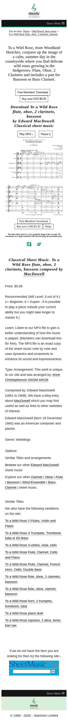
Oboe (49, 477)
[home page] (34, 11)
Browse (10, 465)
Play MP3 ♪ (26, 134)
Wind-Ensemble (33, 482)
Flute (59, 477)
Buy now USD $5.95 (34, 98)
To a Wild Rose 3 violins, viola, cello (31, 545)
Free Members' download (33, 221)
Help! (48, 226)
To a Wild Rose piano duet (24, 613)
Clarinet (36, 477)
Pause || (46, 134)
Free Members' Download (32, 92)
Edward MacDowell (45, 465)
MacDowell (34, 274)
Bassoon (13, 482)
